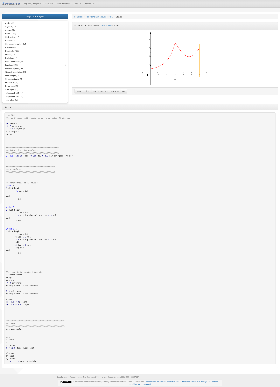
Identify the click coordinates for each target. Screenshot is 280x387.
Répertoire (115, 91)
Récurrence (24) (11, 86)
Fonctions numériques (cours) (99, 16)
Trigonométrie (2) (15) (14, 96)
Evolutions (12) (11, 58)
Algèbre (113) (10, 26)
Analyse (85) (10, 30)
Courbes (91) (10, 47)
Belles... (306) (10, 33)
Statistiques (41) (11, 89)
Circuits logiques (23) (13, 79)
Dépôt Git (89, 3)
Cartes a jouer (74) (12, 37)
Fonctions (78, 16)
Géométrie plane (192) (14, 68)
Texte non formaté (100, 91)
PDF (123, 91)
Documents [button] (62, 3)
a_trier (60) (9, 23)
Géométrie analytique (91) (15, 72)
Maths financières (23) (14, 61)
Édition (87, 91)
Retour (79, 91)
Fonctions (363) (11, 65)
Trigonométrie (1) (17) (14, 93)
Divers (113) (10, 54)
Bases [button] (76, 3)
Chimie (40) (10, 40)
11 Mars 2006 (105, 25)
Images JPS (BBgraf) (35, 16)
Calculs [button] (48, 3)
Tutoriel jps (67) (11, 100)
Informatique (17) (12, 75)
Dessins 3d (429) (12, 51)
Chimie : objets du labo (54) (15, 44)
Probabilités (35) (11, 82)
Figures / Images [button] (31, 3)
